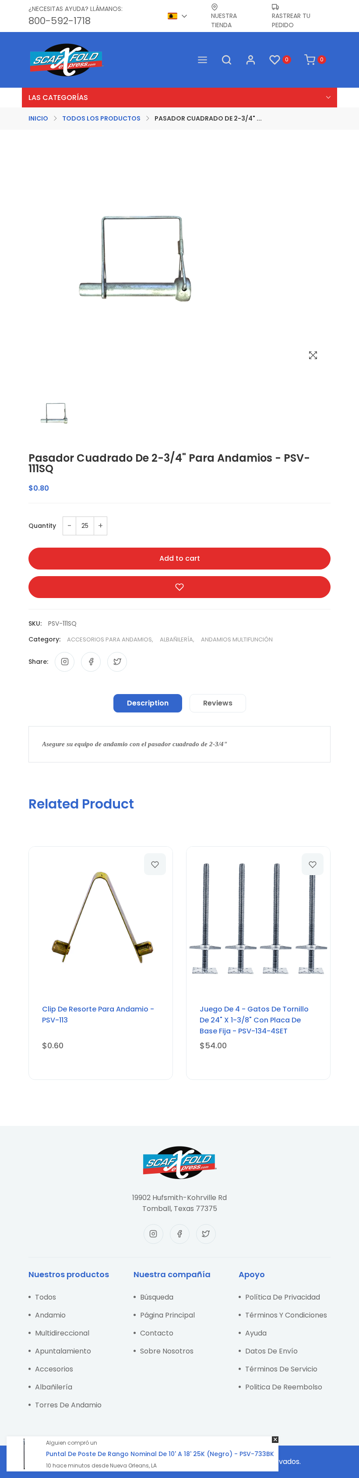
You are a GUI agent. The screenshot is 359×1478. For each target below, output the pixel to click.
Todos (45, 1297)
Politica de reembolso (283, 1387)
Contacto (156, 1333)
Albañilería (53, 1387)
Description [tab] (148, 703)
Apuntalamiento (63, 1351)
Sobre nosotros (167, 1351)
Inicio (38, 118)
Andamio (50, 1315)
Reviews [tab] (217, 703)
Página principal (167, 1315)
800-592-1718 (59, 21)
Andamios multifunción (237, 639)
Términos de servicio (281, 1369)
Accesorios (54, 1369)
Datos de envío (271, 1351)
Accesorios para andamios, (110, 639)
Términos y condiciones (286, 1315)
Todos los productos (101, 118)
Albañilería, (177, 639)
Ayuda (256, 1333)
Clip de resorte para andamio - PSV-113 (98, 1014)
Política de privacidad (282, 1297)
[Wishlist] (155, 864)
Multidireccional (62, 1333)
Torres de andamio (68, 1405)
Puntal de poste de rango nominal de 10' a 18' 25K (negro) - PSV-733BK (160, 1454)
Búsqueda (156, 1297)
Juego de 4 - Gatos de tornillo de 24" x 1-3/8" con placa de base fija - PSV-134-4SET (254, 1020)
